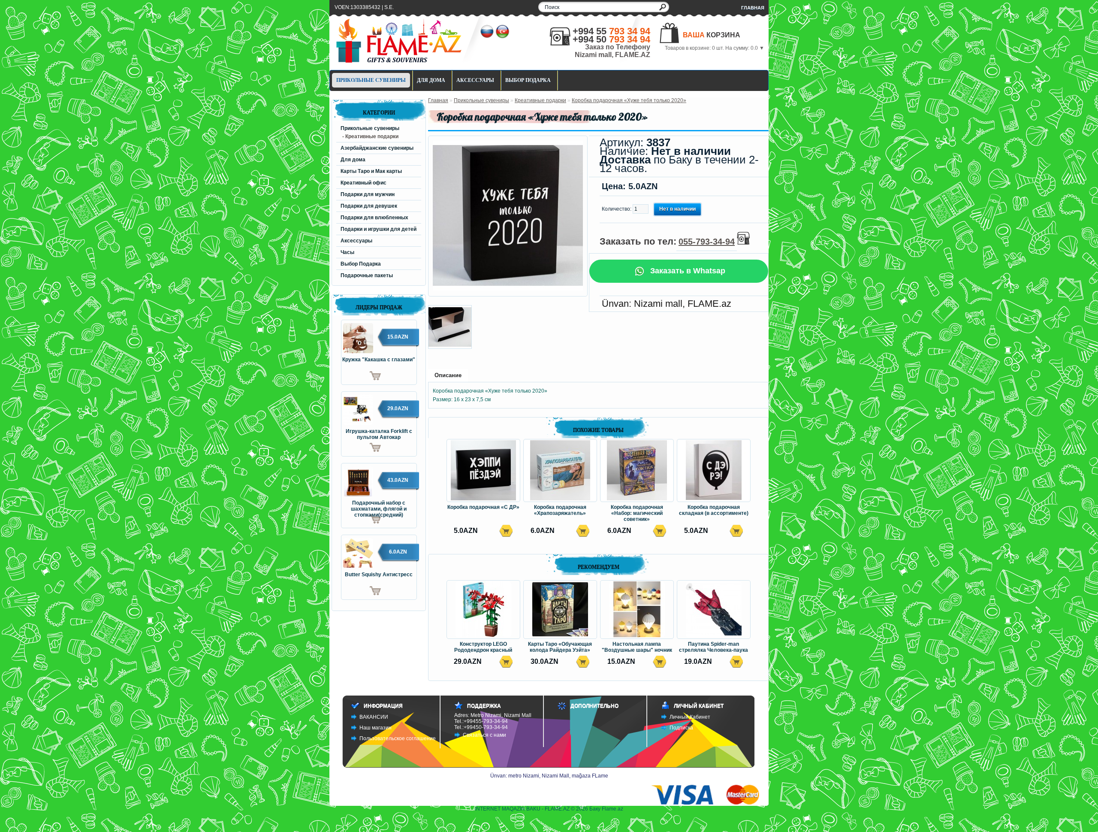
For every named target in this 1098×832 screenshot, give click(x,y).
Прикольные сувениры (371, 80)
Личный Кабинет (690, 717)
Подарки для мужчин (368, 194)
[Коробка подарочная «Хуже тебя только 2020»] (508, 289)
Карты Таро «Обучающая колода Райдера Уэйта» (560, 647)
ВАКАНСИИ (373, 717)
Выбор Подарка (528, 80)
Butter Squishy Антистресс (379, 575)
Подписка (681, 728)
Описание (448, 375)
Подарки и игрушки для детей (378, 229)
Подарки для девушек (369, 206)
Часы (347, 252)
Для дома (431, 80)
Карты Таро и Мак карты (371, 171)
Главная (752, 7)
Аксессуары (475, 80)
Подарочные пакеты (367, 275)
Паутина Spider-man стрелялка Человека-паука (713, 647)
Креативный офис (363, 183)
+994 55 (611, 31)
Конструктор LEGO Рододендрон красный (483, 647)
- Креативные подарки (370, 136)
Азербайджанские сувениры (377, 148)
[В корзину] (361, 375)
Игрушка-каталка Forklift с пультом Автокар (379, 434)
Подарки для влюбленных (374, 218)
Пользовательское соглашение (397, 738)
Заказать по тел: (667, 241)
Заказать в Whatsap (686, 270)
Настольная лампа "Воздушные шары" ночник (637, 647)
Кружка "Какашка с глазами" (378, 360)
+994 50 (611, 39)
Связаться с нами (484, 735)
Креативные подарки (540, 100)
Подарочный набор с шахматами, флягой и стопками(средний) (379, 506)
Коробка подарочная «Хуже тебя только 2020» (629, 100)
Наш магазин (375, 728)
